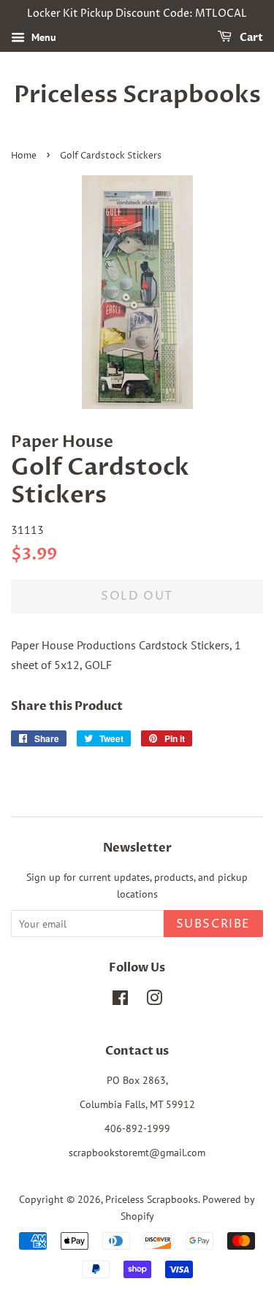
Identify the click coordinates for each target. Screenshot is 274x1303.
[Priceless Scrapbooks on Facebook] (120, 1000)
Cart (250, 38)
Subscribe (213, 924)
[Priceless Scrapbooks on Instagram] (154, 1000)
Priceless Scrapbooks (137, 95)
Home (24, 156)
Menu (42, 37)
